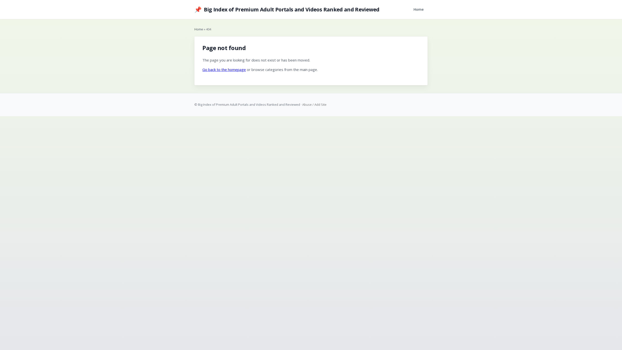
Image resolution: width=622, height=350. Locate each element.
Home (419, 9)
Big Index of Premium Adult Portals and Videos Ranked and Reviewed (286, 9)
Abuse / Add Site (314, 104)
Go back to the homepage (224, 69)
